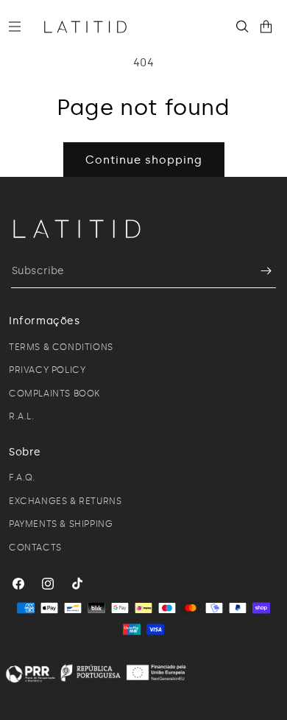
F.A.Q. (22, 477)
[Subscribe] (259, 270)
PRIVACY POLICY (47, 370)
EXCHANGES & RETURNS (65, 501)
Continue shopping (143, 160)
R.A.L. (22, 416)
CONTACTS (35, 547)
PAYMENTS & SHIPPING (61, 524)
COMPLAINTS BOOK (54, 393)
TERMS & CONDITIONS (61, 347)
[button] (20, 26)
